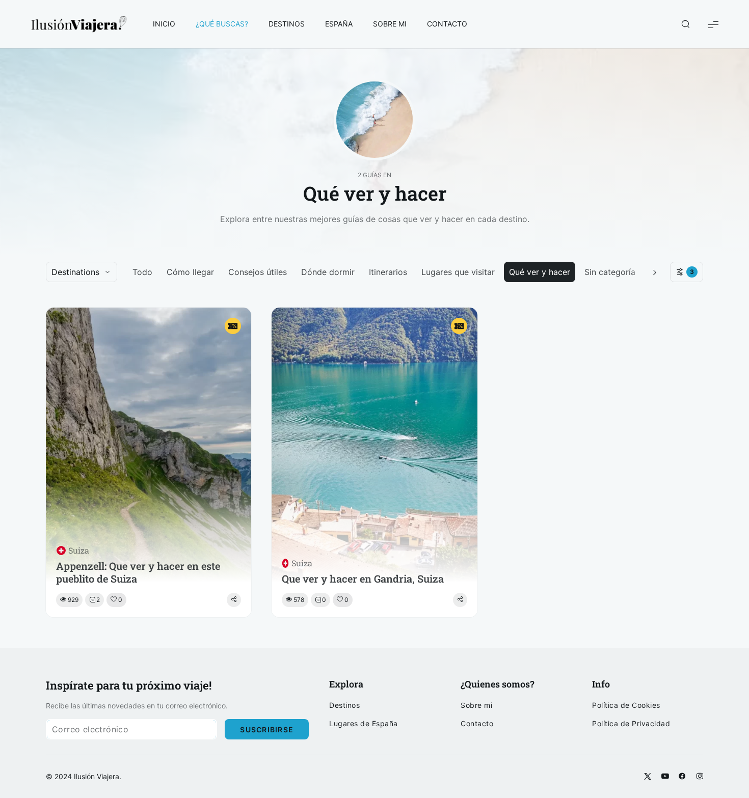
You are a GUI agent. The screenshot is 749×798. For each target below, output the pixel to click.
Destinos (344, 705)
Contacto (477, 724)
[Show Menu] (713, 24)
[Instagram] (699, 777)
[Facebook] (682, 777)
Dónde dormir (328, 272)
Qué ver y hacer (539, 272)
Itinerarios (388, 272)
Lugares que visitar (458, 272)
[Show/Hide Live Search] (685, 24)
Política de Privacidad (631, 724)
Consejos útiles (257, 272)
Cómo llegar (190, 272)
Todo (142, 272)
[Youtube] (664, 777)
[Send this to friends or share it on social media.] (234, 600)
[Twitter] (647, 777)
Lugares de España (363, 724)
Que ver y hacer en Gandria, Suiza (363, 578)
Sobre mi (476, 705)
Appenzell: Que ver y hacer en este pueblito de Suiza (138, 572)
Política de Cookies (626, 705)
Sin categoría (609, 272)
